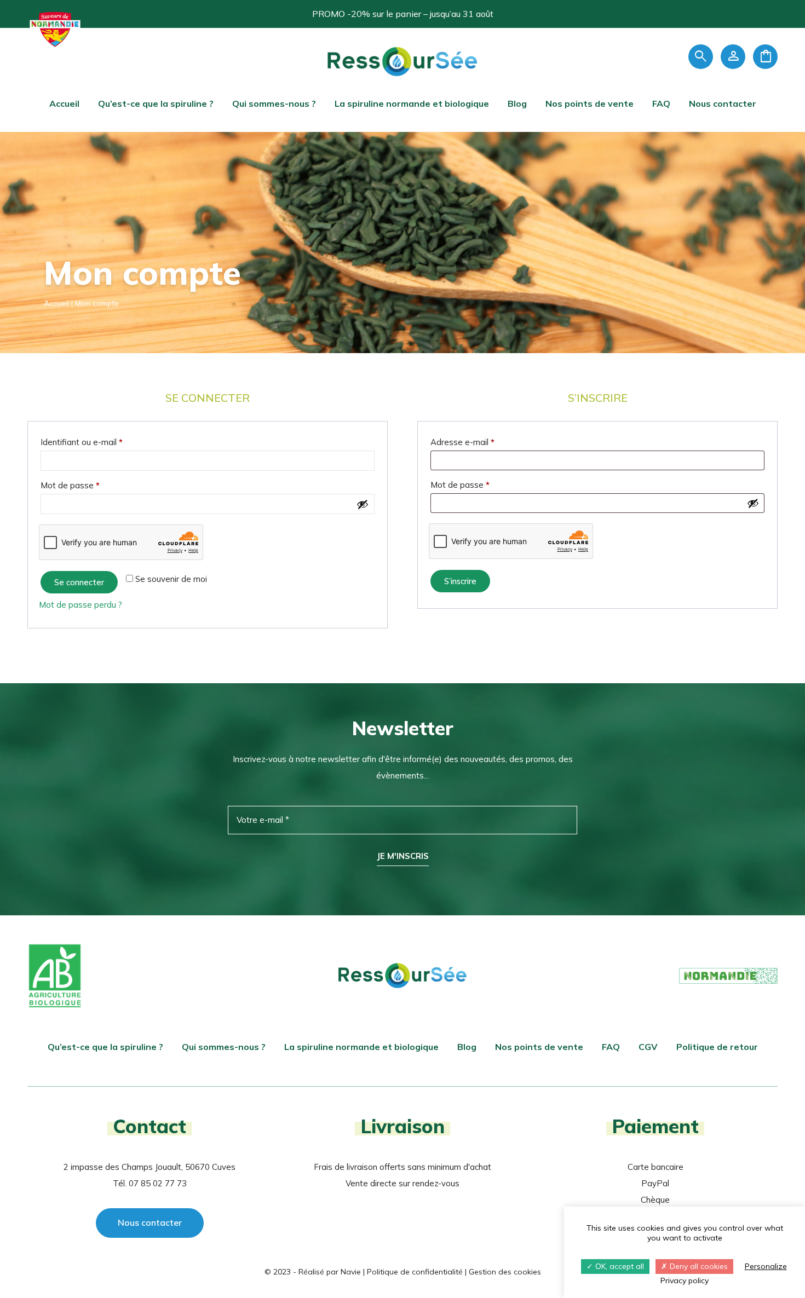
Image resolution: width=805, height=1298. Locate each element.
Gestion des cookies (505, 1272)
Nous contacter (722, 103)
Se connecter (79, 582)
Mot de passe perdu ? (80, 604)
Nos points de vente (589, 103)
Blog (517, 103)
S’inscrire (460, 581)
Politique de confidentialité (415, 1272)
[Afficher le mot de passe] (363, 504)
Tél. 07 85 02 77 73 (150, 1183)
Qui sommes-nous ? (274, 103)
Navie (351, 1272)
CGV (648, 1046)
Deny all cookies (698, 1266)
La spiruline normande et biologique (412, 103)
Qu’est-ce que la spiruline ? (156, 103)
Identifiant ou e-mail (102, 441)
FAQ (661, 103)
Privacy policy (684, 1280)
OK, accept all (618, 1266)
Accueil (64, 103)
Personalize (766, 1266)
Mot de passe (91, 485)
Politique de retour (717, 1046)
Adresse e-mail (483, 441)
